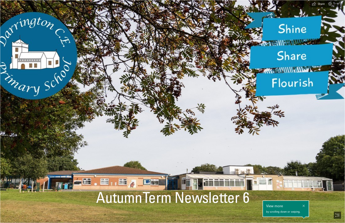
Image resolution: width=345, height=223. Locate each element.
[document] (172, 111)
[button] (318, 3)
